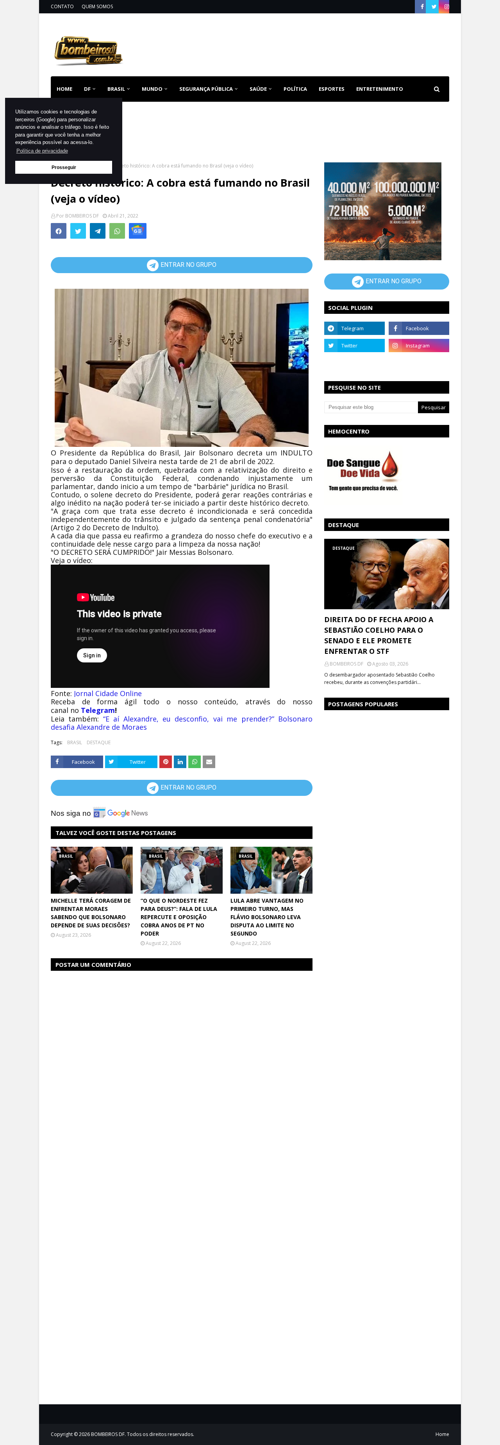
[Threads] (354, 362)
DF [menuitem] (87, 88)
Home (442, 1434)
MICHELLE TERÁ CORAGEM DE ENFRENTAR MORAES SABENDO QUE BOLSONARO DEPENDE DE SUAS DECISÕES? (91, 913)
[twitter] (434, 6)
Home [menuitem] (64, 88)
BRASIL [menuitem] (116, 88)
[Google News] (137, 231)
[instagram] (446, 6)
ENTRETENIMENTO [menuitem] (379, 88)
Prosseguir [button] (64, 167)
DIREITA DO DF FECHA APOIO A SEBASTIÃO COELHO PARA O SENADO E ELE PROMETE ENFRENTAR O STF (378, 635)
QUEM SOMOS (97, 6)
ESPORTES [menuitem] (332, 88)
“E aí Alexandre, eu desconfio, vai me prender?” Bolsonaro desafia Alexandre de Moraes (181, 723)
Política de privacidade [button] (42, 151)
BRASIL (74, 742)
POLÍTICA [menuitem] (295, 88)
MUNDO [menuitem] (152, 88)
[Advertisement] (307, 43)
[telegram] (354, 328)
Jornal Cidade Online (108, 693)
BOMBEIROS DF (82, 215)
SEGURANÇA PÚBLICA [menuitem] (206, 88)
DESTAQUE (99, 742)
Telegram (98, 710)
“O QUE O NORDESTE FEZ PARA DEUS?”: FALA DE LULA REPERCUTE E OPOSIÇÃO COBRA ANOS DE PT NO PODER (179, 917)
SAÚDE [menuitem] (258, 88)
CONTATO (62, 6)
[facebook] (422, 6)
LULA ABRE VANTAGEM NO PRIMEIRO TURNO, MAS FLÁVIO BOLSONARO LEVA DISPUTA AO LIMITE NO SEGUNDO (267, 917)
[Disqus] (181, 1076)
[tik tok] (419, 362)
